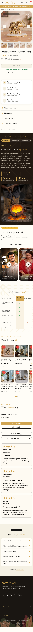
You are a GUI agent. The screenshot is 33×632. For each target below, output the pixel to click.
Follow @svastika (16, 244)
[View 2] (10, 45)
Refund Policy (21, 623)
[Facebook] (3, 595)
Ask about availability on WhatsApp (17, 69)
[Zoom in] (28, 15)
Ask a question (16, 427)
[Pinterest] (11, 595)
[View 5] (29, 45)
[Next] (28, 26)
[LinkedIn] (19, 595)
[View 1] (4, 45)
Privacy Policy (5, 623)
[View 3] (16, 45)
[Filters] (7, 438)
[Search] (22, 2)
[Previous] (4, 26)
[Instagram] (15, 595)
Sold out (16, 66)
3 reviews (15, 55)
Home (3, 9)
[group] (16, 370)
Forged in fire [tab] (5, 140)
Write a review (16, 423)
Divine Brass (10, 9)
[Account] (26, 2)
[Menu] (2, 2)
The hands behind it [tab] (26, 140)
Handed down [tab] (15, 140)
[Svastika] (10, 2)
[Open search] (3, 438)
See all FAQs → (20, 569)
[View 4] (22, 45)
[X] (7, 595)
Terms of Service (13, 623)
